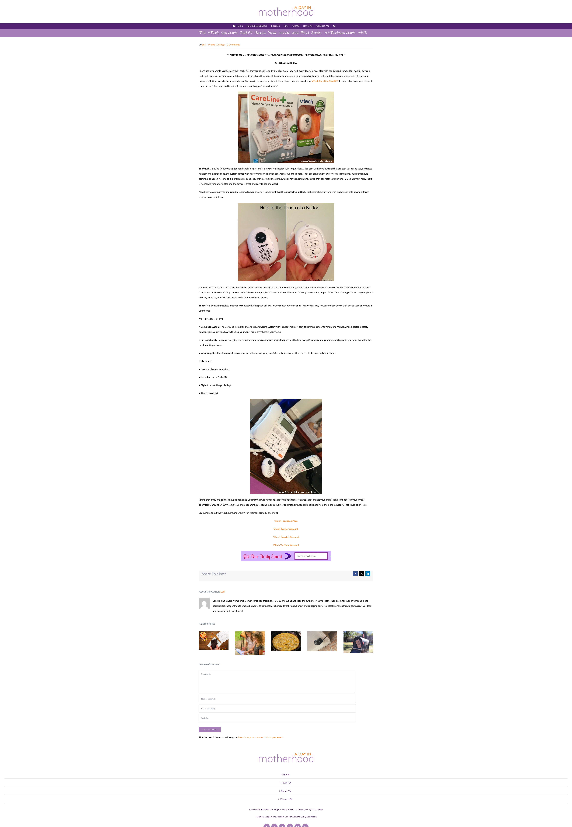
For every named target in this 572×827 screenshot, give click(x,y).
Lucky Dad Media (309, 816)
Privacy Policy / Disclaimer (310, 809)
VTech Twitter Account (285, 528)
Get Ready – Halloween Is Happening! (214, 641)
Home (286, 774)
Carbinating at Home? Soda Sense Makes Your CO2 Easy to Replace (358, 642)
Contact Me (286, 799)
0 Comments (233, 44)
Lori (204, 44)
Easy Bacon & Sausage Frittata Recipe (286, 641)
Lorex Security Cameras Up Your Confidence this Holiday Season (322, 641)
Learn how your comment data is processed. (260, 737)
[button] (334, 26)
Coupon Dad (290, 816)
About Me (286, 790)
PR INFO (286, 782)
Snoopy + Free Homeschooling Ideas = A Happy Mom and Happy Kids (250, 643)
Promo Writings (216, 44)
